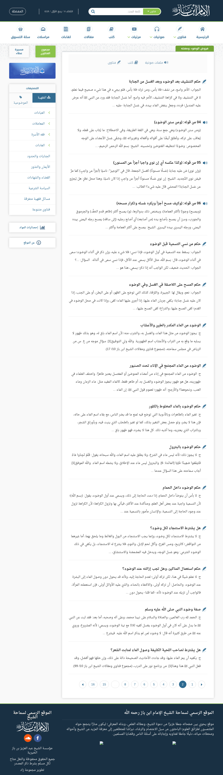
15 (104, 684)
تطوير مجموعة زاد (32, 769)
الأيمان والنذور (40, 167)
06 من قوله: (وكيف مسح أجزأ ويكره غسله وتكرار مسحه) (159, 203)
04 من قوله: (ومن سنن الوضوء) (177, 122)
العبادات (39, 113)
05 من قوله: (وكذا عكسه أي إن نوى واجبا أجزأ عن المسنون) (157, 163)
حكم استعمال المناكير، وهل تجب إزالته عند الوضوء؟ (161, 569)
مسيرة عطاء (19, 51)
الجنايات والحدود (38, 156)
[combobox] (120, 11)
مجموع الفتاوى (45, 51)
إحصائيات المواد (29, 227)
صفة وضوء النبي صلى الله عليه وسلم (173, 609)
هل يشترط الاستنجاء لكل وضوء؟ (175, 528)
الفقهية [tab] (42, 98)
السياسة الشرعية (39, 188)
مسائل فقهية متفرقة (37, 199)
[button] (179, 32)
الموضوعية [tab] (21, 103)
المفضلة (17, 11)
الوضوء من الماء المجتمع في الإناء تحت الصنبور (165, 366)
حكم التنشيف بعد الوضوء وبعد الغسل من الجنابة (165, 81)
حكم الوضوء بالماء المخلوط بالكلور (175, 406)
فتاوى (112, 63)
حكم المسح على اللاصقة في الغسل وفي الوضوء (165, 285)
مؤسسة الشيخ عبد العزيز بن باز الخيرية (32, 750)
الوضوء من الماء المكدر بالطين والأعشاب (170, 325)
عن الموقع (30, 242)
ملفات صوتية (154, 63)
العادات (40, 145)
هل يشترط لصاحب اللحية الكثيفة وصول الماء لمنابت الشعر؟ (156, 650)
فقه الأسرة (38, 135)
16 (93, 684)
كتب (131, 63)
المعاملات (38, 124)
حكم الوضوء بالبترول (185, 447)
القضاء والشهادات (38, 178)
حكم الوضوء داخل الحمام (182, 488)
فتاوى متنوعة (41, 210)
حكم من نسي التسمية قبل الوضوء (175, 244)
